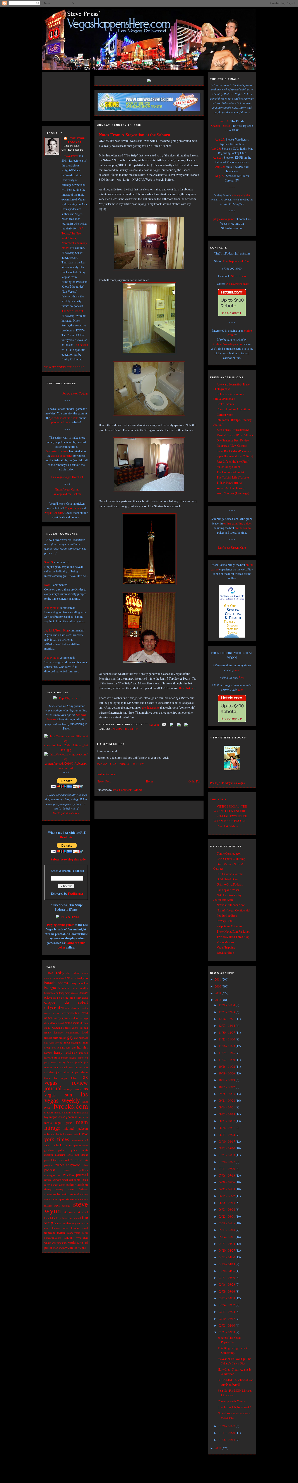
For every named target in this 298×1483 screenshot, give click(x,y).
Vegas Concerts (54, 513)
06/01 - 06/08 (227, 1209)
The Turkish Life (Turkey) (233, 477)
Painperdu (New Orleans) (232, 445)
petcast (76, 1159)
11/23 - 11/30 (227, 1039)
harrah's (82, 1047)
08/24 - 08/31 (227, 1128)
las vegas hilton (65, 1078)
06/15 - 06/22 (227, 1196)
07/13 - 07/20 (227, 1169)
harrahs (48, 1053)
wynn (62, 1248)
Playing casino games (60, 924)
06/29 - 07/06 (227, 1182)
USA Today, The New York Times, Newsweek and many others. (74, 238)
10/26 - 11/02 (227, 1066)
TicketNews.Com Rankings (233, 931)
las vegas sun (66, 1091)
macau (57, 1112)
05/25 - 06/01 (227, 1216)
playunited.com (60, 422)
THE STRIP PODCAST (76, 140)
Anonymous (51, 608)
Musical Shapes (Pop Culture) (235, 435)
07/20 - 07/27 (227, 1162)
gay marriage (81, 1037)
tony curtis (77, 1223)
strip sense (69, 1212)
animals (48, 978)
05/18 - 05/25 (227, 1223)
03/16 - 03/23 (227, 1284)
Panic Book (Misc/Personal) (234, 451)
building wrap (63, 992)
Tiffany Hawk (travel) (230, 482)
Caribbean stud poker (72, 945)
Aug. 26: (216, 148)
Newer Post (104, 781)
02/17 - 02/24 (227, 1312)
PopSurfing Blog (227, 915)
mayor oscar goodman (63, 1117)
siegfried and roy (79, 1194)
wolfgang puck (59, 1242)
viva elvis (82, 1237)
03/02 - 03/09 (227, 1298)
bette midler (80, 988)
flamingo (58, 1032)
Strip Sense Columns (229, 926)
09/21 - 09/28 (227, 1100)
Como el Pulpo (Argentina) (233, 409)
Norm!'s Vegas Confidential (233, 910)
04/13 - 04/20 (227, 1257)
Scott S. (49, 562)
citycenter (54, 1007)
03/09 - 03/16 (227, 1291)
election (84, 1023)
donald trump (51, 1023)
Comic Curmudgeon (229, 853)
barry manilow (79, 983)
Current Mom (225, 414)
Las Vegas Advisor (228, 890)
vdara (70, 1232)
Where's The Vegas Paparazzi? (229, 1339)
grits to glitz (57, 1047)
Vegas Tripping (226, 947)
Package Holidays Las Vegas (227, 783)
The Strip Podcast (72, 311)
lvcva (47, 1108)
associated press (79, 978)
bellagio (50, 987)
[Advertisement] (70, 96)
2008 (218, 1000)
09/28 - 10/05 (227, 1094)
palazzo (62, 1150)
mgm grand (63, 1123)
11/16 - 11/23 (227, 1046)
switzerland (82, 1212)
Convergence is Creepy (232, 1401)
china (85, 997)
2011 (218, 979)
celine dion (68, 997)
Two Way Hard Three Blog (233, 937)
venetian (68, 1237)
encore (67, 1028)
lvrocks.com (70, 1106)
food (85, 1032)
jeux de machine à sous (64, 418)
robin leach (81, 1180)
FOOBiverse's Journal (230, 874)
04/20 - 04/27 (227, 1250)
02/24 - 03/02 (227, 1305)
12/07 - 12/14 (227, 1025)
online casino (243, 528)
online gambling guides (237, 523)
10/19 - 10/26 (227, 1073)
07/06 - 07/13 (227, 1175)
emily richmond (53, 1027)
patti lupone (81, 1154)
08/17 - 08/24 (227, 1135)
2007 (218, 1448)
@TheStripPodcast (237, 284)
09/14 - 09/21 (227, 1107)
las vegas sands (72, 1089)
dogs (85, 1018)
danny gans (61, 1018)
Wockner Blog (225, 952)
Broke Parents (225, 404)
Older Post (194, 781)
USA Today (55, 972)
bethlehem (63, 988)
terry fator (49, 1218)
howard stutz (52, 1057)
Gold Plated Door (227, 879)
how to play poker (241, 195)
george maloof (62, 1042)
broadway (49, 993)
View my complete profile (64, 367)
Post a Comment (106, 774)
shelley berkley (53, 1189)
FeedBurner (75, 893)
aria (67, 977)
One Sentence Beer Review (233, 440)
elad (62, 1023)
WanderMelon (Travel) (231, 488)
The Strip (218, 799)
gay (70, 1037)
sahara (62, 1184)
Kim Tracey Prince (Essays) (233, 430)
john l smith (60, 1067)
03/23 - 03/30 (227, 1278)
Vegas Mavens (225, 942)
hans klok (71, 1047)
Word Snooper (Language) (233, 493)
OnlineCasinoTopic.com (228, 344)
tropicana (49, 1233)
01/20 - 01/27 (227, 1426)
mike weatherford (54, 1134)
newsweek (77, 1140)
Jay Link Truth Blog (56, 630)
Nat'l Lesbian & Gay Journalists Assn (227, 897)
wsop (55, 1247)
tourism (56, 1228)
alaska (85, 973)
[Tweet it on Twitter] (171, 724)
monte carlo (71, 1134)
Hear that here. (188, 688)
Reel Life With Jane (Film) (233, 461)
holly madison (80, 1052)
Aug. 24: (218, 157)
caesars (75, 992)
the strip (130, 729)
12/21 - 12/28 (227, 1012)
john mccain (75, 1067)
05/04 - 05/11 (227, 1237)
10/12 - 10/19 (227, 1080)
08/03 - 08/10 (227, 1148)
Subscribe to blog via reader (69, 859)
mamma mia (69, 1112)
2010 (218, 986)
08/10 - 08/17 (227, 1141)
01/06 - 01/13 (227, 1440)
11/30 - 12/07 (227, 1032)
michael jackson (75, 1128)
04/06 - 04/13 (227, 1264)
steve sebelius (62, 1205)
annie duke (58, 978)
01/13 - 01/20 (227, 1433)
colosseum (75, 1008)
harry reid (62, 1052)
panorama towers (64, 1154)
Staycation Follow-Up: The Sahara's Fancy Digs (234, 1361)
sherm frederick (78, 1189)
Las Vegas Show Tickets (66, 494)
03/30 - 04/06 (227, 1271)
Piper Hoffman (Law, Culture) (235, 456)
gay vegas (49, 1042)
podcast (49, 1169)
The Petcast (81, 345)
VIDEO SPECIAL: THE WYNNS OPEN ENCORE (230, 808)
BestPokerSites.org (57, 451)
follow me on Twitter (75, 393)
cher (78, 997)
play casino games (224, 219)
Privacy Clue (224, 921)
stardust (48, 1199)
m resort (48, 1112)
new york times (66, 1136)
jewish (78, 1062)
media (48, 1123)
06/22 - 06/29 (227, 1189)
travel (65, 1228)
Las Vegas (57, 477)
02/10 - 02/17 (227, 1319)
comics (84, 1008)
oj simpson (73, 1144)
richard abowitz (52, 1179)
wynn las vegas (75, 1247)
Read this (66, 837)
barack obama (56, 982)
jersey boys (65, 1062)
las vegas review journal (66, 1082)
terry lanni (61, 1218)
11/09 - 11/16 (227, 1053)
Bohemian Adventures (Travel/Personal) (228, 396)
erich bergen (80, 1027)
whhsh (47, 1242)
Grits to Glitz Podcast (230, 884)
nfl (86, 1140)
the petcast (74, 1218)
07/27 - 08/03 (227, 1155)
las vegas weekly (66, 1096)
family (47, 1032)
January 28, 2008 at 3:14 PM (121, 764)
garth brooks (59, 1037)
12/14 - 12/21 (227, 1019)
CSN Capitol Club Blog (231, 859)
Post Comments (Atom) (127, 790)
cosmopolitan (70, 1013)
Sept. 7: (224, 121)
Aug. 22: (220, 176)
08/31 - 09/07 (227, 1121)
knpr (75, 1072)
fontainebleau (72, 1032)
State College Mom (228, 467)
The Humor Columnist (230, 472)
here (237, 670)
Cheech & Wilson (227, 826)
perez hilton (50, 1160)
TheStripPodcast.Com (66, 813)
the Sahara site (150, 707)
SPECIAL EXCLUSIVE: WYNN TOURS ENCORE (230, 818)
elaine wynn (72, 1023)
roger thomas (51, 1184)
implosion (83, 1057)
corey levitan (52, 1013)
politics (83, 1170)
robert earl (67, 1179)
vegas (77, 1232)
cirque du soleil (66, 1002)
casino (56, 997)
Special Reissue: (221, 126)
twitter (61, 1233)
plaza (85, 1165)
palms (74, 1150)
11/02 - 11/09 (227, 1060)
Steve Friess (71, 156)
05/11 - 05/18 (227, 1230)
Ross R (48, 585)
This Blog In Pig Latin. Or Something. (234, 1350)
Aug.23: (220, 167)
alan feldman (73, 973)
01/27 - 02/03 (227, 1332)
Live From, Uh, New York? (234, 1407)
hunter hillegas (69, 1057)
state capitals (59, 1199)
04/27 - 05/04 (227, 1244)
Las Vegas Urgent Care (232, 547)
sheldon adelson (77, 1184)
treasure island (79, 1228)
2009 (218, 993)
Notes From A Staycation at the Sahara (134, 134)
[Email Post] (164, 724)
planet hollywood (68, 1164)
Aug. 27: (220, 139)
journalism (63, 1072)
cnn (67, 1008)
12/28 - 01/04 (227, 1005)
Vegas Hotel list (73, 477)
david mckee (75, 1018)
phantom (48, 1165)
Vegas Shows (73, 508)
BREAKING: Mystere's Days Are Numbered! (235, 1382)
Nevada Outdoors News (231, 905)
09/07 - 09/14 (227, 1114)
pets (86, 1160)
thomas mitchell (62, 1223)
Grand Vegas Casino (67, 489)
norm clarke (54, 1144)
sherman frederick (56, 1194)
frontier (48, 1037)
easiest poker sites (61, 455)
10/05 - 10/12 (227, 1087)
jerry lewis (50, 1062)
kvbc (82, 1072)
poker (66, 1170)
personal (63, 1160)
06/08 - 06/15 (227, 1203)
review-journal (75, 1174)
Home (149, 781)
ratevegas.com (52, 1175)
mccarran (83, 1117)
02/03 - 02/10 (227, 1325)
